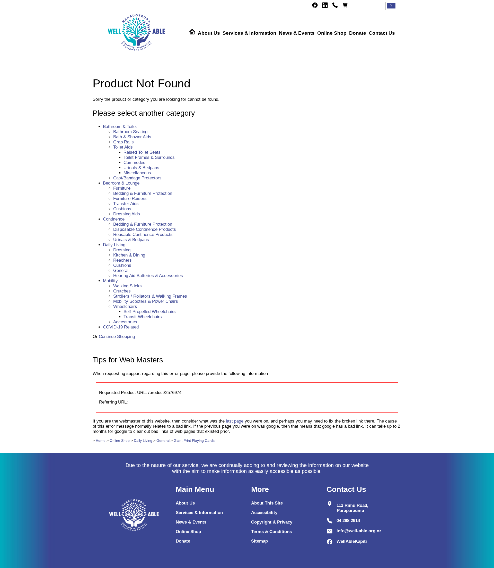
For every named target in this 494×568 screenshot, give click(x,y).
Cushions (122, 208)
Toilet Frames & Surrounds (149, 157)
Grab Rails (123, 142)
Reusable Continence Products (143, 234)
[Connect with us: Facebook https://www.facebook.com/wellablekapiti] (315, 5)
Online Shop (332, 33)
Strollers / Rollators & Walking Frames (150, 296)
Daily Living (114, 244)
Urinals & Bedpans (141, 167)
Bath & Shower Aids (132, 136)
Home (100, 440)
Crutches (122, 291)
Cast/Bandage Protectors (137, 178)
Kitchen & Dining (129, 255)
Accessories (125, 321)
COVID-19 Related (121, 327)
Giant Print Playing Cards (194, 440)
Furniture (121, 188)
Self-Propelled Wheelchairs (149, 311)
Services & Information (249, 33)
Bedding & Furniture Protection (142, 193)
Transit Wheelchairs (142, 316)
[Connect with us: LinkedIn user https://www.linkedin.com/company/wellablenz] (325, 5)
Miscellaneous (137, 172)
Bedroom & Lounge (121, 183)
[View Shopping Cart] (345, 5)
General (120, 270)
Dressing (121, 250)
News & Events (297, 33)
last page (234, 421)
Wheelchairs (125, 306)
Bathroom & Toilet (120, 126)
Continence (114, 219)
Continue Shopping (117, 336)
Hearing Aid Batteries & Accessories (148, 275)
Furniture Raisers (130, 198)
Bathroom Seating (130, 131)
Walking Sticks (127, 285)
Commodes (134, 162)
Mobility (110, 280)
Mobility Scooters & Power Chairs (145, 301)
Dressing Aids (126, 214)
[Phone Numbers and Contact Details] (335, 5)
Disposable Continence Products (144, 229)
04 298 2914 (348, 520)
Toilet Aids (123, 147)
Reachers (122, 260)
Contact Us (382, 33)
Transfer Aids (126, 203)
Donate (357, 33)
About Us (209, 33)
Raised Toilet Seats (142, 152)
